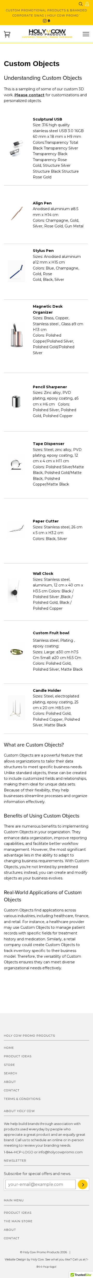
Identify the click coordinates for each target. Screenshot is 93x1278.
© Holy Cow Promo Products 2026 (43, 1252)
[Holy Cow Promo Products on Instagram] (45, 21)
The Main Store (18, 1221)
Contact (12, 1090)
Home (9, 1048)
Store (9, 1065)
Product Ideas (18, 1056)
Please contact (29, 95)
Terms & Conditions (22, 1099)
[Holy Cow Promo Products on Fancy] (49, 21)
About (10, 1082)
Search (10, 1073)
